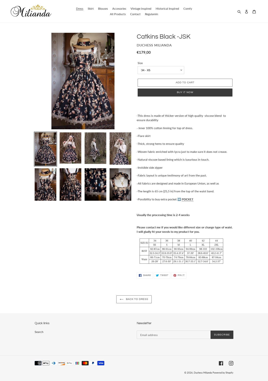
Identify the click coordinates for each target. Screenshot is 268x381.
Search (39, 331)
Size (140, 63)
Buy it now (185, 92)
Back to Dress (136, 299)
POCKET (187, 199)
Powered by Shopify (223, 372)
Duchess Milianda (203, 372)
